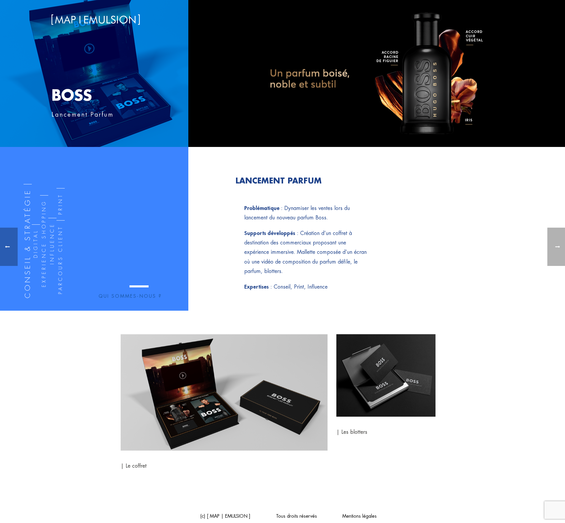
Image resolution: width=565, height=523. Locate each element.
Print (60, 204)
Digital (36, 243)
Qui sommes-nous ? (130, 296)
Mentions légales (359, 516)
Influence (52, 243)
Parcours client (60, 259)
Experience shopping (44, 243)
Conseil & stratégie (27, 243)
